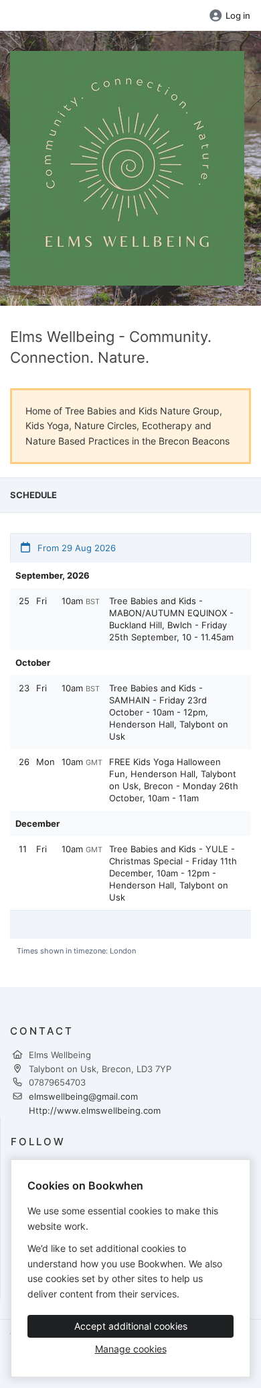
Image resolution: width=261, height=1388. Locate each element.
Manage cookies (131, 1348)
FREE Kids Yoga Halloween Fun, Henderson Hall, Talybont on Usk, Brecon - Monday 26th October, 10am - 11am (173, 779)
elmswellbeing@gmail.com (83, 1096)
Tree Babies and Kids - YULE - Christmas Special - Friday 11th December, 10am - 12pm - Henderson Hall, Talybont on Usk (173, 873)
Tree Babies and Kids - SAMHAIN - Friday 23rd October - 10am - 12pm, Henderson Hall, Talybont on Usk (168, 712)
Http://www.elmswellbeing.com (95, 1110)
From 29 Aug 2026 (75, 547)
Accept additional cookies (130, 1326)
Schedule (33, 494)
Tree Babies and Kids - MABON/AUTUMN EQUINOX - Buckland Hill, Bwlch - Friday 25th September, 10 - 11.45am (171, 618)
